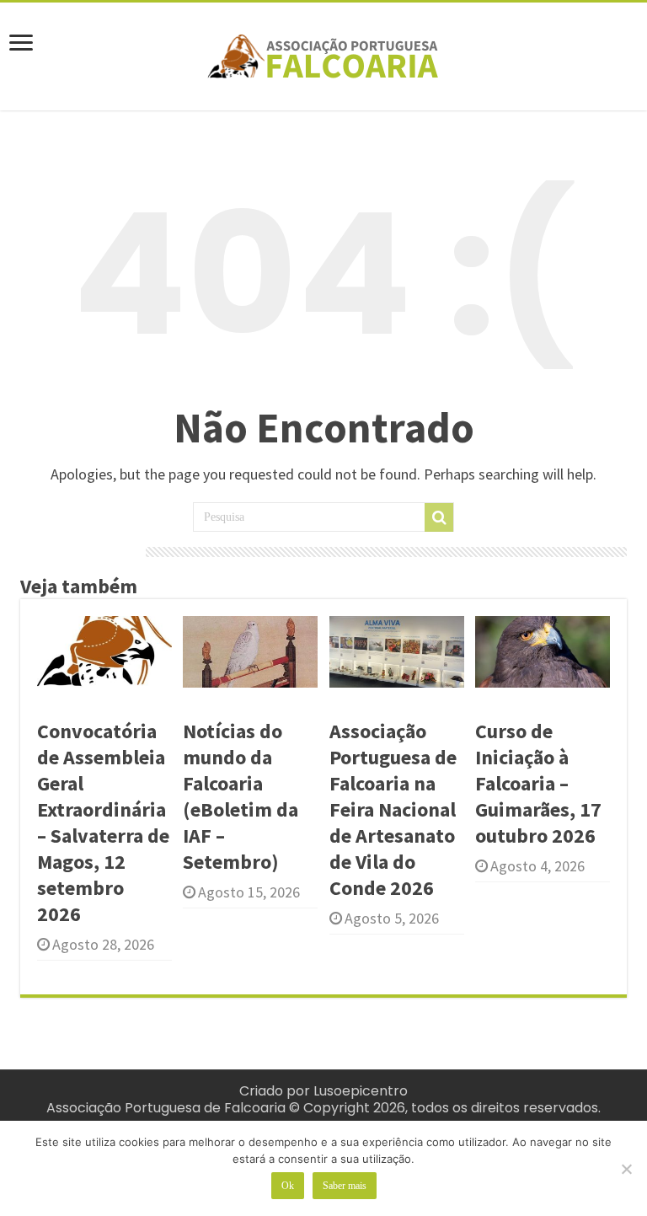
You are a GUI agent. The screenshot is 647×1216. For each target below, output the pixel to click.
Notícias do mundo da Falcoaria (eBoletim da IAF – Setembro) (240, 796)
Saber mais (344, 1186)
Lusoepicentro (360, 1091)
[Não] (626, 1168)
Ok (287, 1186)
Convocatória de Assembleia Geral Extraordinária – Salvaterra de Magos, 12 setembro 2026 (103, 822)
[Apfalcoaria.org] (323, 53)
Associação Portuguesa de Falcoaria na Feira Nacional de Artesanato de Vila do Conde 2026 (393, 809)
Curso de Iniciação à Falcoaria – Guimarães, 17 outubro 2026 (538, 783)
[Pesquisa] (439, 517)
